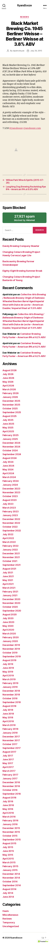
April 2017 (8, 767)
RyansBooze (24, 5)
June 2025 (8, 423)
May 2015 (8, 854)
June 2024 (8, 465)
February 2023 (11, 511)
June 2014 (8, 896)
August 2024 (10, 458)
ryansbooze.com (32, 128)
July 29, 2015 (36, 50)
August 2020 (10, 614)
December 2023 (11, 488)
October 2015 (10, 835)
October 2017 (10, 744)
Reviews (24, 17)
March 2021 (9, 587)
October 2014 (10, 881)
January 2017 (10, 778)
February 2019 (10, 683)
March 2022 (9, 542)
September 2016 (12, 793)
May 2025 (8, 427)
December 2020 (11, 599)
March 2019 (9, 679)
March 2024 (9, 477)
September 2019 (12, 656)
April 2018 (8, 721)
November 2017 (11, 740)
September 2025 (12, 412)
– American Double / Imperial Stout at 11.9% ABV (24, 301)
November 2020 (11, 603)
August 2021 (9, 568)
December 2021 (11, 553)
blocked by (28, 218)
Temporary (9, 922)
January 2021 (10, 595)
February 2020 (11, 637)
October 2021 (10, 561)
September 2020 (12, 610)
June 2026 (8, 378)
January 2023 (10, 515)
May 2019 (8, 671)
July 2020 (8, 618)
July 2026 (8, 374)
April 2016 (8, 813)
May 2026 (8, 381)
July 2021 (8, 572)
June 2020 (8, 622)
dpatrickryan (18, 50)
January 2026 (10, 397)
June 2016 (8, 805)
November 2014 (11, 877)
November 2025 (11, 404)
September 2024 (12, 454)
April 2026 (8, 385)
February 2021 (10, 591)
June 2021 (8, 576)
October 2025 (10, 408)
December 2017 (11, 736)
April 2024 (8, 473)
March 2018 (9, 725)
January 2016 (10, 824)
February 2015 (10, 866)
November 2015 (11, 832)
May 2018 (8, 717)
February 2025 (11, 435)
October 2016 (10, 790)
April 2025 (8, 431)
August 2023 (10, 500)
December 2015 (11, 828)
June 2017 (8, 759)
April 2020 (8, 629)
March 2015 (9, 862)
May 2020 (8, 626)
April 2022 (8, 538)
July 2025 (8, 420)
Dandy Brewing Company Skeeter (21, 246)
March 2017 (9, 771)
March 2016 (9, 816)
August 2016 (9, 797)
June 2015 (8, 851)
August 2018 (9, 706)
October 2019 (10, 652)
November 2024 (11, 446)
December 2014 (11, 874)
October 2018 (10, 698)
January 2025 (10, 439)
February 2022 (10, 545)
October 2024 (10, 450)
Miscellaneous (10, 914)
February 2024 (11, 481)
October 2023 (10, 496)
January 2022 (10, 549)
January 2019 (10, 687)
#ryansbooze (16, 128)
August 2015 (9, 843)
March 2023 (9, 507)
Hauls (6, 911)
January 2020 (10, 641)
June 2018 (8, 713)
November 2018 (11, 694)
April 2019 (8, 675)
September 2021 (12, 565)
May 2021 (8, 580)
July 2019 (8, 664)
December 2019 (11, 645)
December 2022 (11, 519)
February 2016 (10, 820)
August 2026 (10, 370)
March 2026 (9, 389)
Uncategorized (11, 926)
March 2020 (9, 633)
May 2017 (8, 763)
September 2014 (12, 885)
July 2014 (8, 893)
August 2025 (10, 416)
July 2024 (8, 462)
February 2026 (11, 393)
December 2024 (11, 442)
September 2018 (12, 702)
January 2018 (10, 732)
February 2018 (10, 729)
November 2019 (11, 648)
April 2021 (8, 584)
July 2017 (8, 755)
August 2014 (9, 889)
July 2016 (8, 801)
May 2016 (8, 809)
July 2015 (8, 847)
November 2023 (11, 492)
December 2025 (11, 401)
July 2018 (8, 710)
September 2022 (12, 530)
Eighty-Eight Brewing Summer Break (22, 270)
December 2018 (11, 690)
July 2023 (8, 504)
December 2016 (11, 782)
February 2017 (10, 774)
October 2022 (10, 526)
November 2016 (11, 786)
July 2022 (8, 534)
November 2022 (11, 523)
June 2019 (8, 668)
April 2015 (8, 858)
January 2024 (10, 484)
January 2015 (10, 870)
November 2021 (11, 557)
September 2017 (12, 748)
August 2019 (9, 660)
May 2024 (8, 469)
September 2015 (12, 839)
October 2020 (10, 607)
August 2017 (9, 751)
